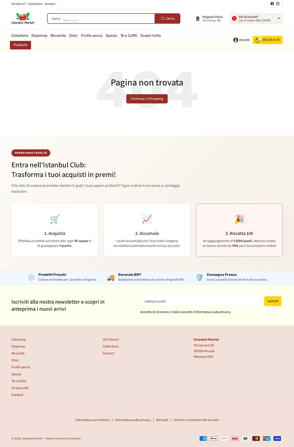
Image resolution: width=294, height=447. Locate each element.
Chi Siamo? (111, 340)
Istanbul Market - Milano (38, 438)
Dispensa (18, 346)
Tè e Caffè (18, 381)
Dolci (15, 360)
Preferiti (17, 395)
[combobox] (113, 18)
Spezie (16, 374)
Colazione (18, 340)
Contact (108, 353)
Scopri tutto (20, 388)
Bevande (18, 353)
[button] (268, 40)
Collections (111, 346)
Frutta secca (20, 367)
